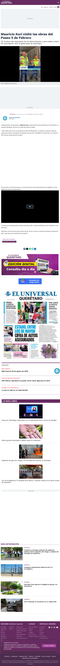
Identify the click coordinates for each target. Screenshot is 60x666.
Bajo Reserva (6, 368)
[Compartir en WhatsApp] (30, 249)
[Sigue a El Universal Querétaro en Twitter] (52, 628)
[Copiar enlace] (35, 249)
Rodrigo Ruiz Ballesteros (10, 387)
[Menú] (58, 2)
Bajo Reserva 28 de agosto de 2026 (15, 371)
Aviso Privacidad (46, 656)
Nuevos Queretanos (21, 638)
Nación (3, 630)
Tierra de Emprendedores (20, 633)
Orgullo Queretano (21, 630)
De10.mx (41, 628)
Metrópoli (13, 114)
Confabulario (43, 636)
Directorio (7, 656)
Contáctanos (14, 656)
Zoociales (19, 636)
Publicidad (37, 656)
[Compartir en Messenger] (32, 249)
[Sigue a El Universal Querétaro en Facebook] (50, 628)
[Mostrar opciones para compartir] (58, 7)
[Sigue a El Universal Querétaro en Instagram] (55, 628)
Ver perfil (12, 118)
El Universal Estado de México (34, 635)
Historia (54, 656)
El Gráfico (42, 627)
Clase (41, 630)
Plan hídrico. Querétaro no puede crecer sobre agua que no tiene (26, 381)
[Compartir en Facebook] (24, 249)
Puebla (30, 630)
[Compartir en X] (27, 249)
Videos (11, 628)
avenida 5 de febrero (9, 241)
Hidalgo (31, 632)
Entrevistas (19, 627)
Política (3, 632)
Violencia (31, 656)
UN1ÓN (41, 634)
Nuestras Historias (21, 628)
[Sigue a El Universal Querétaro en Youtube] (57, 628)
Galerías (11, 627)
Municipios (4, 638)
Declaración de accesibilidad (30, 658)
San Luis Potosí (33, 627)
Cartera (3, 634)
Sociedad (3, 627)
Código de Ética (23, 656)
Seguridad (3, 628)
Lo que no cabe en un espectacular (15, 390)
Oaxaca (31, 628)
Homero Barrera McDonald (11, 378)
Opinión (5, 365)
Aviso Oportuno (43, 638)
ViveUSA (41, 632)
